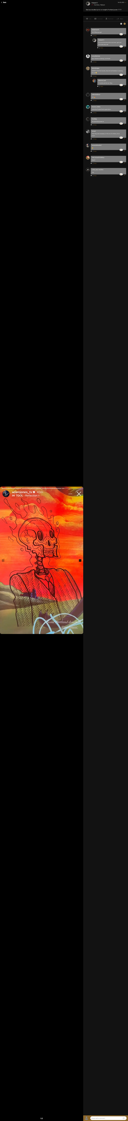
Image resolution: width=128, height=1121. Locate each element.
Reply (95, 35)
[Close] (3, 2)
